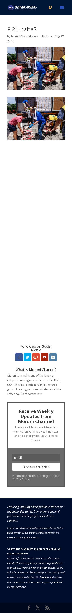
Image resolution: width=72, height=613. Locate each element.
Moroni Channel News (25, 36)
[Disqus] (36, 188)
